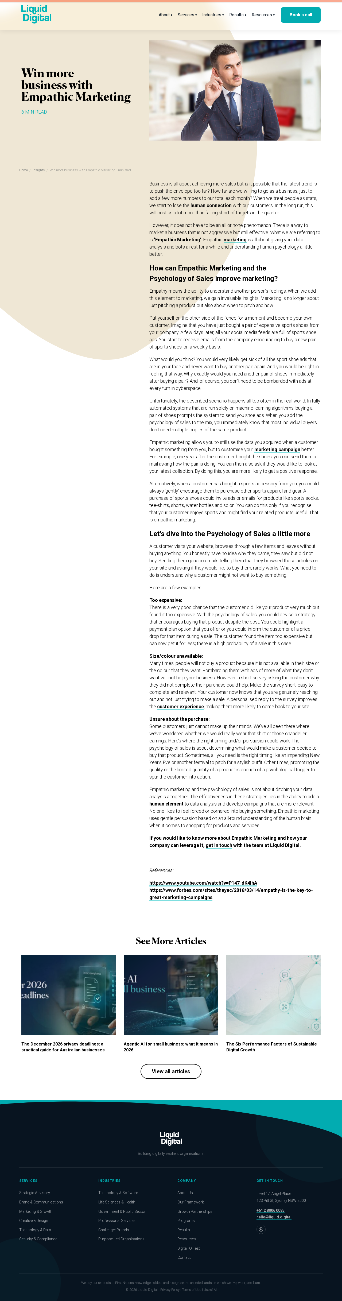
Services (187, 14)
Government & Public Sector (122, 1211)
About (165, 14)
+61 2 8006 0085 (270, 1210)
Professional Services (116, 1220)
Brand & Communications (41, 1202)
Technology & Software (118, 1193)
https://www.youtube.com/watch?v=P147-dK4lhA (203, 883)
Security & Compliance (38, 1239)
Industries (213, 14)
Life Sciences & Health (116, 1202)
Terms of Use (191, 1290)
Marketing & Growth (35, 1211)
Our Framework (190, 1202)
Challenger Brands (113, 1230)
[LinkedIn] (261, 1229)
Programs (186, 1220)
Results (237, 14)
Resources (263, 14)
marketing (235, 239)
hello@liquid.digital (274, 1217)
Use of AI (210, 1290)
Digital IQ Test (188, 1248)
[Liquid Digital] (36, 15)
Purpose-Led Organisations (121, 1239)
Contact (184, 1257)
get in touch (219, 845)
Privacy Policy (170, 1290)
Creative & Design (33, 1220)
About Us (185, 1193)
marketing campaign (277, 449)
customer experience (180, 706)
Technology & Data (35, 1230)
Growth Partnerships (194, 1211)
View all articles (171, 1071)
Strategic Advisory (34, 1193)
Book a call (301, 14)
